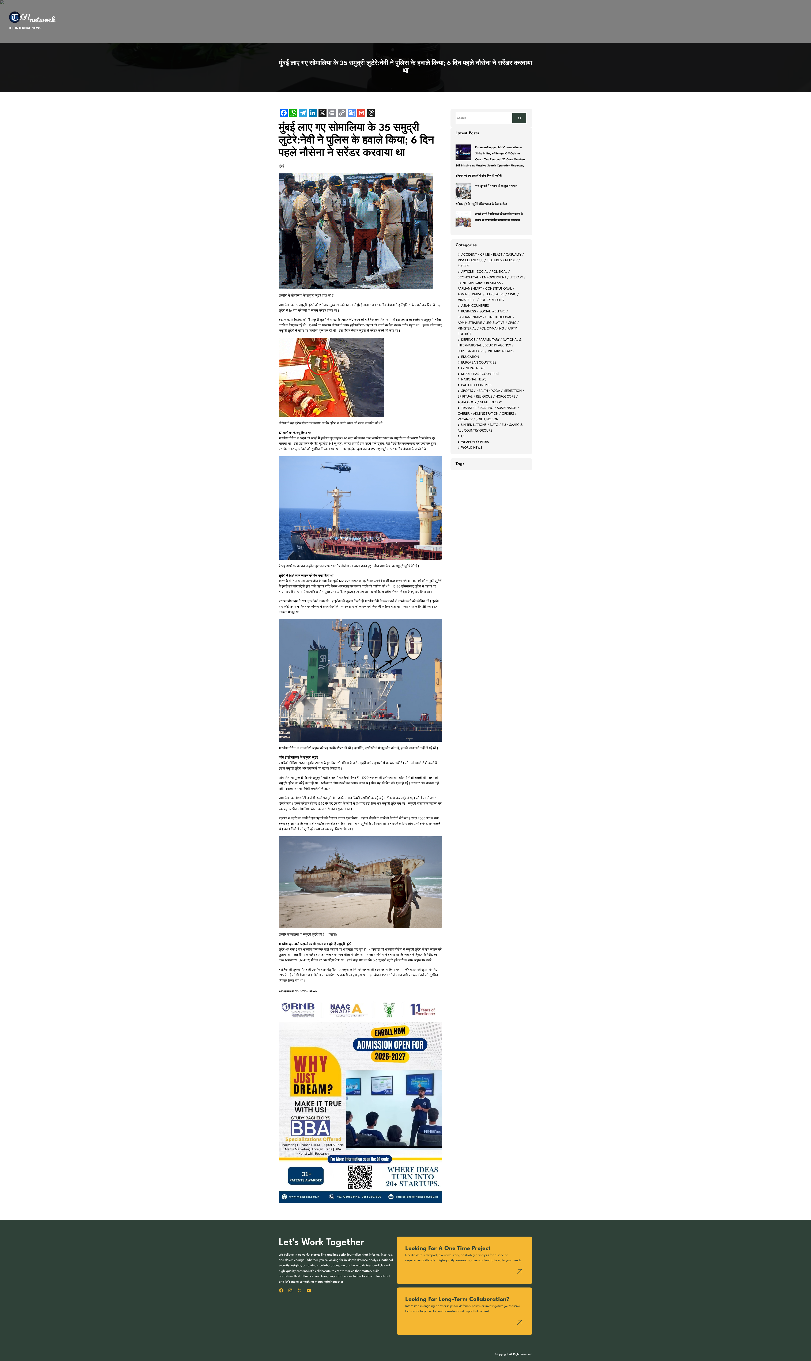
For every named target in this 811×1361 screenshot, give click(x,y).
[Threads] (371, 113)
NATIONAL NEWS (306, 991)
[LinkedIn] (313, 113)
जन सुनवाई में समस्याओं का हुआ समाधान (496, 186)
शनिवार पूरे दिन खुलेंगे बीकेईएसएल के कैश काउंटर (481, 204)
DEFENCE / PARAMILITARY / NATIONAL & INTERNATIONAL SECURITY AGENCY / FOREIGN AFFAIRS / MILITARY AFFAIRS (489, 345)
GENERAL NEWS (473, 368)
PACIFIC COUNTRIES (476, 385)
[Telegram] (303, 113)
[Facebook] (283, 113)
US (463, 436)
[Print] (332, 113)
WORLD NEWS (471, 448)
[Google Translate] (352, 113)
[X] (322, 113)
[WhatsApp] (293, 113)
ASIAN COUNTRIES (475, 306)
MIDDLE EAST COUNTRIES (480, 374)
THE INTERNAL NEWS (24, 28)
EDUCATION (470, 357)
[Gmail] (361, 113)
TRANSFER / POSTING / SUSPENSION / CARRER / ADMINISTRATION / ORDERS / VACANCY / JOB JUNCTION (488, 413)
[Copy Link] (342, 113)
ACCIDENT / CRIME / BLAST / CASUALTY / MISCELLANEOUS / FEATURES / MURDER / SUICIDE (491, 260)
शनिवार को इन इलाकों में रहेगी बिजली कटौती (479, 175)
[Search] (519, 118)
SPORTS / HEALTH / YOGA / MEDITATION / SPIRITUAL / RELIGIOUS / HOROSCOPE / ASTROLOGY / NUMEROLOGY (491, 396)
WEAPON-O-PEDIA (475, 442)
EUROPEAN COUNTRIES (478, 362)
